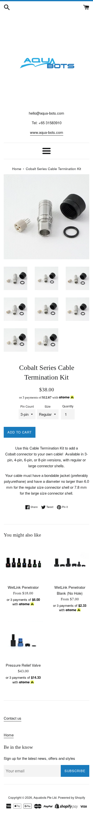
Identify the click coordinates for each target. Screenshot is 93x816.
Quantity (67, 406)
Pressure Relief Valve (23, 665)
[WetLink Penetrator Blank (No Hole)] (70, 562)
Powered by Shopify (71, 797)
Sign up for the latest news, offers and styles (39, 758)
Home (9, 734)
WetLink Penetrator (23, 587)
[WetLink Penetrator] (23, 562)
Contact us (12, 718)
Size (48, 406)
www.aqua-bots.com (46, 132)
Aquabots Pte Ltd (45, 797)
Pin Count (27, 406)
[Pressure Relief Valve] (23, 640)
